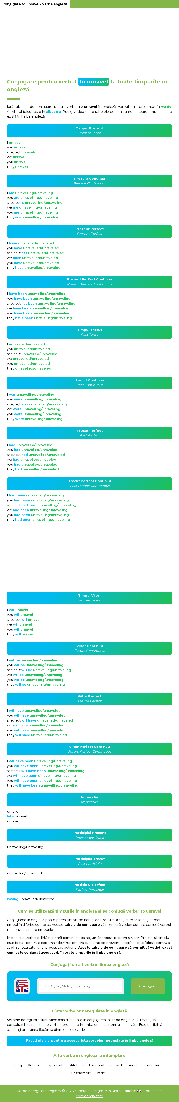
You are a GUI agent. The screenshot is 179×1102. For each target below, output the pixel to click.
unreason (155, 1065)
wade (100, 1073)
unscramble (81, 1073)
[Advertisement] (89, 41)
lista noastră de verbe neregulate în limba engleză (65, 1024)
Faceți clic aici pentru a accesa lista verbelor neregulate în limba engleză (89, 1040)
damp (18, 1065)
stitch (73, 1065)
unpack (116, 1065)
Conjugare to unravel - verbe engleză (34, 4)
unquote (135, 1065)
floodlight (36, 1065)
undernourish (94, 1065)
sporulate (57, 1065)
